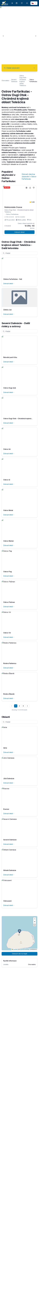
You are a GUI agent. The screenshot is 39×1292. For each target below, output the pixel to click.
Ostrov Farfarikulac (12, 214)
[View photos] (26, 187)
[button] (20, 931)
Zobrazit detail (19, 232)
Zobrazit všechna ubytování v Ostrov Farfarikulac (29, 176)
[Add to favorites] (33, 187)
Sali (10, 145)
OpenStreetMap (24, 949)
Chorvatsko (5, 80)
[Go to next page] (27, 706)
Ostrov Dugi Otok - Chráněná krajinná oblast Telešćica (23, 80)
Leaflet (15, 949)
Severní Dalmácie (14, 80)
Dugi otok (32, 112)
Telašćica (31, 110)
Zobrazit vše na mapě (19, 954)
